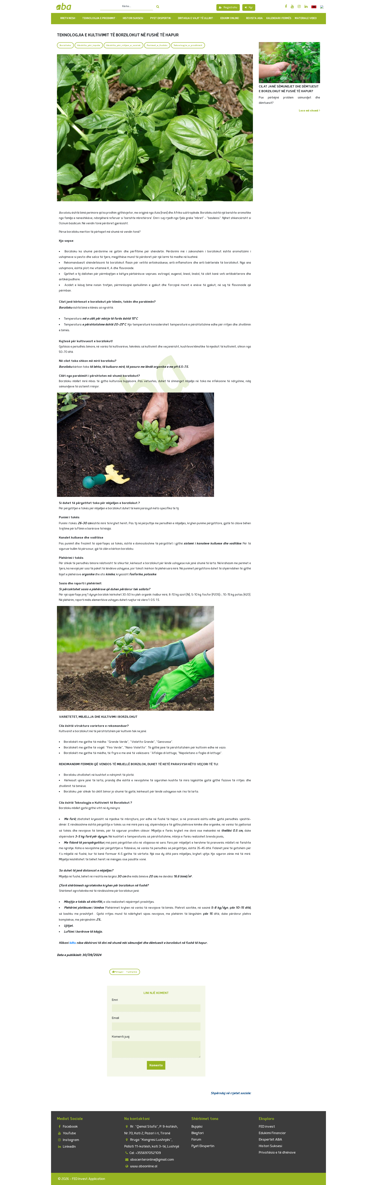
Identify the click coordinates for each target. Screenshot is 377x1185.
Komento (156, 1065)
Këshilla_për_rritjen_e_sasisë (123, 45)
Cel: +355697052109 (145, 1153)
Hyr (251, 7)
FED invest (267, 1126)
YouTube (69, 1133)
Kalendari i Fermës (278, 18)
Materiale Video (306, 18)
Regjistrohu (230, 7)
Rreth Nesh (67, 18)
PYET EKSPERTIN (160, 18)
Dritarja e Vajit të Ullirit (195, 18)
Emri (115, 1000)
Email (115, 1018)
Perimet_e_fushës (157, 45)
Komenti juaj (120, 1037)
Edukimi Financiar (272, 1133)
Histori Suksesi (133, 18)
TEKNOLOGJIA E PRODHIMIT (98, 18)
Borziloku (65, 45)
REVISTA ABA (254, 18)
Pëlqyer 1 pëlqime (126, 972)
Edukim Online (229, 18)
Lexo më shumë (309, 110)
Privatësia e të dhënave (277, 1152)
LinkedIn (69, 1146)
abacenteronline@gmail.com (151, 1159)
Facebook (70, 1126)
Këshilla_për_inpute (88, 45)
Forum (196, 1139)
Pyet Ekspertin (202, 1146)
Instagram (70, 1140)
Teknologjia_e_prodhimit (188, 45)
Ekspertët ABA (270, 1139)
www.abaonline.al (143, 1166)
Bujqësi (196, 1126)
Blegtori (197, 1133)
